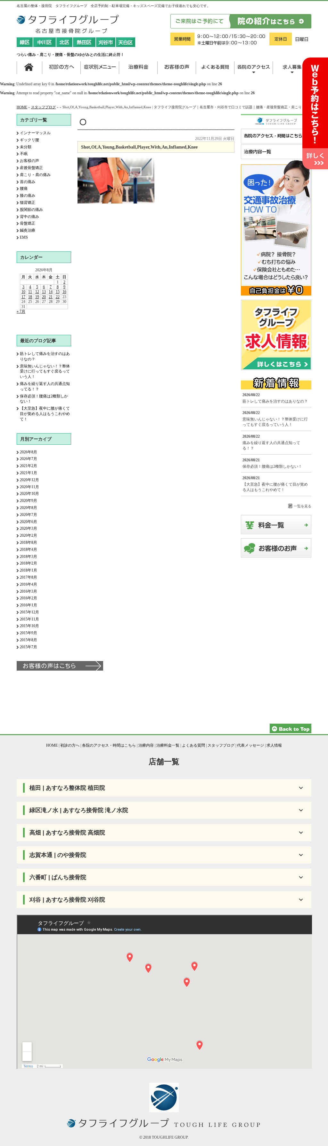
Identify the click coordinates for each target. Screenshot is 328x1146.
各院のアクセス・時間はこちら (109, 745)
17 (23, 297)
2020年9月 (28, 500)
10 (23, 291)
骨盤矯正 (27, 223)
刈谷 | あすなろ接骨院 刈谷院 (67, 899)
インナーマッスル (35, 133)
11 (30, 291)
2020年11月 (29, 487)
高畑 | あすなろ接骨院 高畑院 (67, 832)
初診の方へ (69, 745)
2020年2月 (28, 535)
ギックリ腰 (29, 140)
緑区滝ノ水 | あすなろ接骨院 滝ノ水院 (78, 810)
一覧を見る (302, 506)
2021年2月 (28, 466)
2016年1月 (28, 605)
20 (44, 297)
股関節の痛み (31, 209)
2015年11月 (29, 619)
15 (58, 291)
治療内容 (146, 745)
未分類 (25, 147)
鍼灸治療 (27, 230)
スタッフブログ (43, 107)
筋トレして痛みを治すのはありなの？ (275, 401)
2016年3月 (28, 591)
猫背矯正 (27, 202)
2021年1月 (28, 473)
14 (51, 291)
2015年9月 (28, 633)
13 (44, 291)
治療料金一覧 (167, 745)
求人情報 (274, 745)
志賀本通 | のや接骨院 (57, 855)
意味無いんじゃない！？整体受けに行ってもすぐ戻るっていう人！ (45, 371)
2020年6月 (28, 521)
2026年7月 (28, 459)
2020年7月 (28, 514)
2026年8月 (28, 452)
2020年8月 (28, 507)
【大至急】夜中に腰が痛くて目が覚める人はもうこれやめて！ (45, 413)
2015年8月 (28, 640)
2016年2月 (28, 598)
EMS (24, 237)
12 (37, 291)
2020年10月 (29, 493)
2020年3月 (28, 528)
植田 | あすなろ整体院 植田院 (67, 788)
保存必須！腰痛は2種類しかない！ (272, 466)
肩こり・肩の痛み (35, 175)
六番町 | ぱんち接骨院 (57, 877)
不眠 (24, 153)
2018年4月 (28, 549)
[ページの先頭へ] (290, 732)
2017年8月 (28, 577)
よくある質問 (193, 745)
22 (58, 297)
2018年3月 (28, 556)
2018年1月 (28, 570)
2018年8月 (28, 542)
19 (37, 297)
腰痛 (24, 188)
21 (51, 297)
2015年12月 (29, 612)
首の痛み (27, 182)
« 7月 (21, 311)
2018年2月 (28, 563)
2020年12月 (29, 480)
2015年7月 (28, 647)
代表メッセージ (250, 745)
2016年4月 (28, 584)
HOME (22, 107)
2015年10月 (29, 626)
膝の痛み (27, 195)
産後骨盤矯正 (31, 167)
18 (30, 297)
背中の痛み (29, 216)
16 (64, 291)
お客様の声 (29, 160)
